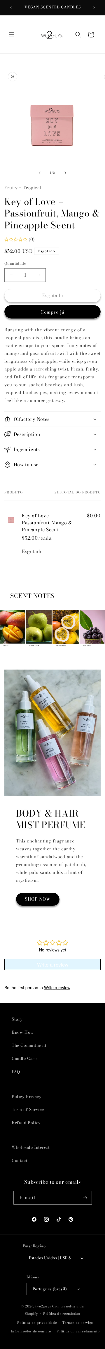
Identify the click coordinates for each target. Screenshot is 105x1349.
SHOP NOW (38, 899)
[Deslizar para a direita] (65, 173)
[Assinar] (85, 1198)
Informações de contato (31, 1331)
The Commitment (29, 1045)
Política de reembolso (61, 1313)
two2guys (43, 1306)
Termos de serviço (77, 1322)
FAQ (16, 1072)
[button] (11, 34)
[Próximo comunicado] (94, 7)
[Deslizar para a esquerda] (39, 173)
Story (17, 1019)
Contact (19, 1160)
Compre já (52, 312)
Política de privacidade (37, 1322)
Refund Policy (26, 1122)
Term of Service (28, 1109)
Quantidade (15, 263)
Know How (23, 1032)
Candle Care (24, 1058)
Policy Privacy (26, 1096)
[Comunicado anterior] (10, 7)
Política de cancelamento (78, 1331)
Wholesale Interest (31, 1147)
